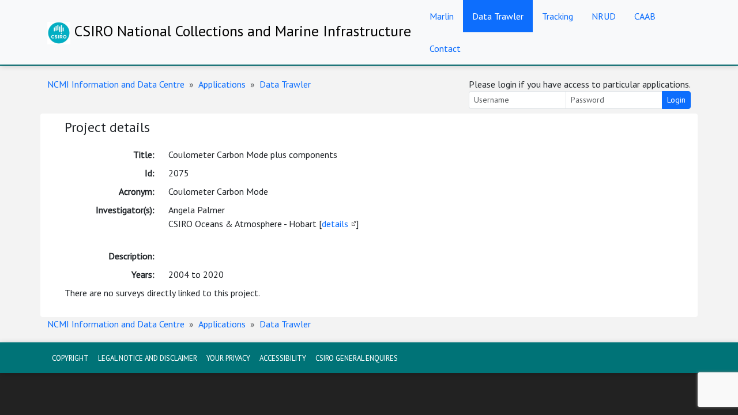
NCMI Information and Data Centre (115, 84)
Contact (445, 48)
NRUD (604, 16)
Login (676, 100)
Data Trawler (498, 16)
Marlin (442, 16)
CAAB (645, 16)
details (335, 223)
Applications (222, 84)
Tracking (557, 16)
